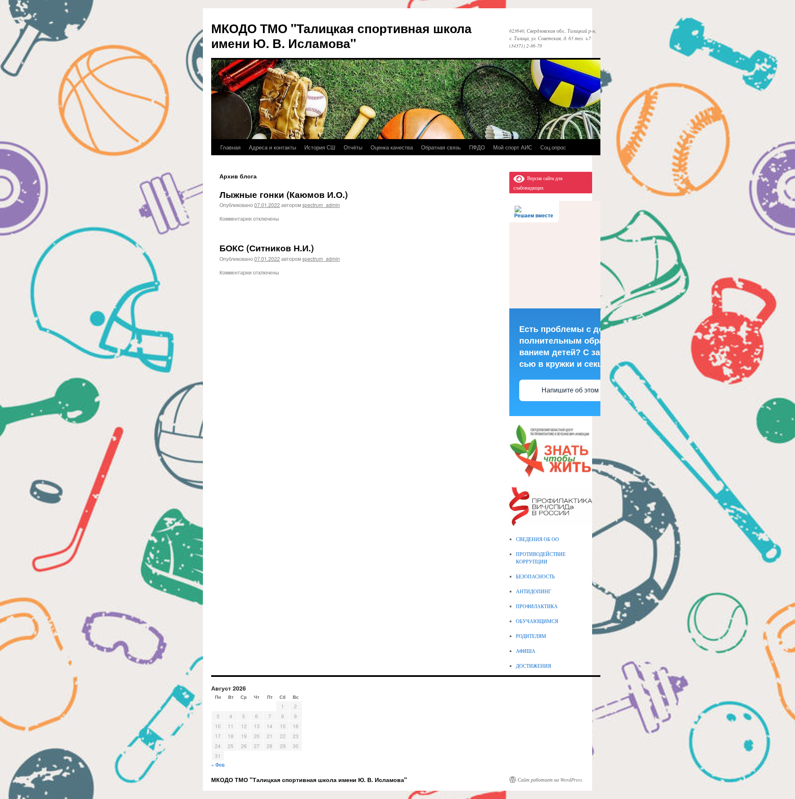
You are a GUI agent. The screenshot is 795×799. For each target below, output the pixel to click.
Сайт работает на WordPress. (550, 779)
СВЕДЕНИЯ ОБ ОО (537, 539)
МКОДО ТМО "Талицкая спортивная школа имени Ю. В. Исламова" (341, 35)
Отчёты (353, 147)
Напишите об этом (570, 390)
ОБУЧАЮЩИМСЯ (537, 621)
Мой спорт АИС (512, 147)
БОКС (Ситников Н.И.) (266, 247)
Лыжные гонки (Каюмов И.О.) (283, 194)
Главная (230, 147)
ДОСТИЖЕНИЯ (533, 665)
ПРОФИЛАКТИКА (537, 606)
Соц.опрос (553, 147)
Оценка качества (392, 147)
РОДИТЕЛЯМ (531, 636)
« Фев (217, 764)
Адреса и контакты (272, 147)
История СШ (319, 147)
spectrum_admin (321, 204)
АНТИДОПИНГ (533, 591)
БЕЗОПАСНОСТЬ (535, 576)
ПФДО (477, 147)
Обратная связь (441, 147)
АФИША (525, 650)
